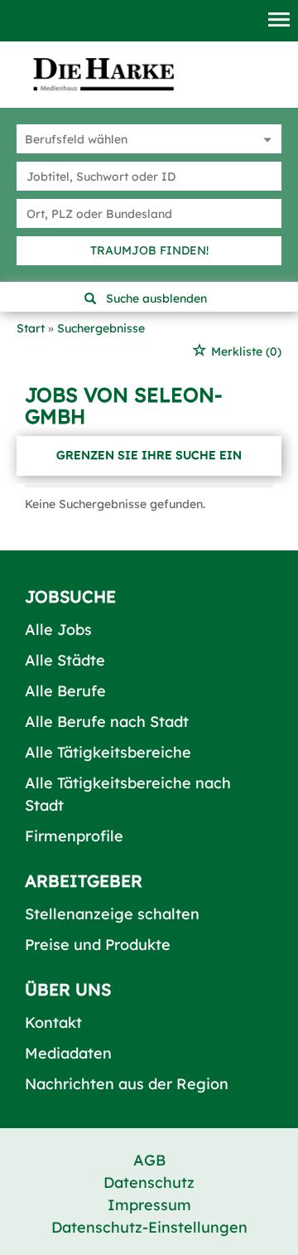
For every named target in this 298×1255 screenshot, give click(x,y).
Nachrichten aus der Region (126, 1083)
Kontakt (53, 1022)
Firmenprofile (74, 836)
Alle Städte (65, 660)
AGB (149, 1160)
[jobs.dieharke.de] (103, 73)
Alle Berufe (65, 690)
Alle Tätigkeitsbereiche (108, 752)
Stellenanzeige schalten (112, 913)
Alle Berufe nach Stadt (107, 721)
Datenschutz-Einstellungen (149, 1227)
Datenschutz (149, 1182)
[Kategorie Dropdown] (264, 138)
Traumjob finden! (149, 250)
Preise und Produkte (98, 944)
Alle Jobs (58, 629)
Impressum (149, 1204)
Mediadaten (68, 1053)
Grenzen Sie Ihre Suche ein (149, 455)
